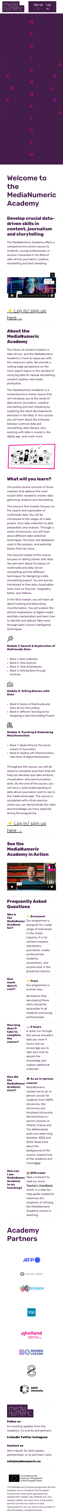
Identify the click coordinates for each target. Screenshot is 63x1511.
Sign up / (38, 6)
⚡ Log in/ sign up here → (26, 314)
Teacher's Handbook (39, 1185)
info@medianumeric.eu (24, 1461)
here (37, 1163)
